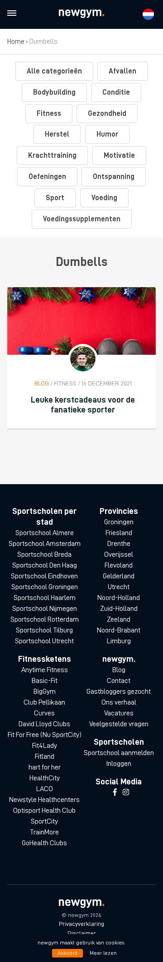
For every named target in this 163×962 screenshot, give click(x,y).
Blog (118, 669)
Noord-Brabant (118, 630)
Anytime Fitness (44, 669)
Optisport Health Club (44, 810)
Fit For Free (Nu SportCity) (45, 734)
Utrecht (118, 587)
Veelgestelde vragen (119, 724)
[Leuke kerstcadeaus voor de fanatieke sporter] (81, 321)
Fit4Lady (44, 745)
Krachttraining (52, 155)
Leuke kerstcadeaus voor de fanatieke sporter (83, 404)
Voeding (104, 198)
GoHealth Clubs (44, 843)
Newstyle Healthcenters (44, 799)
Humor (107, 134)
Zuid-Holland (119, 608)
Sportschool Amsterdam (45, 543)
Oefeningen (47, 176)
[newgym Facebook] (115, 792)
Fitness (49, 113)
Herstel (57, 134)
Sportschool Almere (44, 532)
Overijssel (118, 554)
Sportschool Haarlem (45, 597)
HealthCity (44, 778)
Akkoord (67, 953)
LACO (44, 789)
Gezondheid (107, 113)
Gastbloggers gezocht (118, 691)
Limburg (119, 641)
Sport (55, 198)
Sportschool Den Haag (44, 565)
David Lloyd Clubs (44, 724)
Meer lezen (103, 953)
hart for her (45, 767)
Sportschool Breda (44, 554)
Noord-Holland (118, 597)
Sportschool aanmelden (119, 752)
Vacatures (119, 713)
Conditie (116, 92)
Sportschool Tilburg (44, 630)
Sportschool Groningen (44, 587)
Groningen (119, 522)
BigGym (45, 691)
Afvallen (122, 71)
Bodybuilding (54, 92)
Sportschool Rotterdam (44, 619)
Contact (118, 680)
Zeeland (118, 619)
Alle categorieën (54, 71)
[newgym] (81, 13)
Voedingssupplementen (81, 219)
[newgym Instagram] (126, 792)
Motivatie (119, 155)
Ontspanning (113, 176)
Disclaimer (81, 933)
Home (15, 41)
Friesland (118, 532)
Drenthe (118, 543)
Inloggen (118, 763)
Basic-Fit (45, 680)
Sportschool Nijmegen (44, 608)
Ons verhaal (118, 702)
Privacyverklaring (81, 924)
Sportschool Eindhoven (44, 576)
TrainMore (44, 832)
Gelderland (118, 576)
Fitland (44, 756)
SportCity (44, 821)
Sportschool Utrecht (44, 641)
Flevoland (119, 565)
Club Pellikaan (44, 702)
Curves (44, 713)
